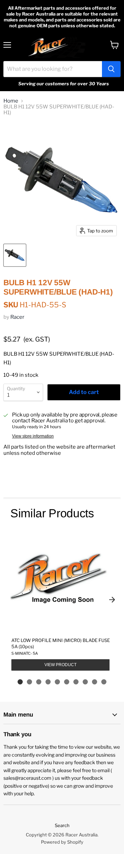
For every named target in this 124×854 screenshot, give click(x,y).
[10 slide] (103, 681)
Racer (17, 317)
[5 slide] (57, 681)
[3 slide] (38, 681)
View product (60, 664)
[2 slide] (29, 681)
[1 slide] (20, 681)
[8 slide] (85, 681)
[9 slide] (94, 681)
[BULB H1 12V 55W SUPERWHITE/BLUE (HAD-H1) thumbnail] (15, 255)
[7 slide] (76, 681)
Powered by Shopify (62, 842)
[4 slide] (48, 681)
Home (10, 101)
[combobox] (52, 69)
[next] (112, 599)
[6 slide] (66, 681)
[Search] (111, 69)
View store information (33, 436)
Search (62, 825)
